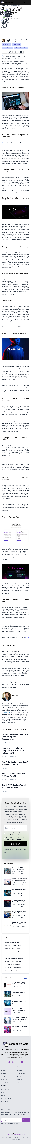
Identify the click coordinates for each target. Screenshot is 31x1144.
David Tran (5, 743)
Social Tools (4, 1092)
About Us (3, 1070)
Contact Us (4, 1073)
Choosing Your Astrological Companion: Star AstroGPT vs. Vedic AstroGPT (13, 750)
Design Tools (4, 1102)
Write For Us (4, 1082)
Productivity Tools (6, 1099)
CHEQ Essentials (20, 1073)
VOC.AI (27, 637)
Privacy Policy (5, 1079)
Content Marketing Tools (8, 1089)
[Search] (24, 2)
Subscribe (25, 1120)
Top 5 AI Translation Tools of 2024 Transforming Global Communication (15, 736)
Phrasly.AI (19, 1070)
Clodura (18, 1076)
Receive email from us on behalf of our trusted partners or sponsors (16, 838)
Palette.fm (19, 1079)
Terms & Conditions (12, 851)
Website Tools (5, 1096)
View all (25, 978)
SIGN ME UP (15, 844)
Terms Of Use (5, 1076)
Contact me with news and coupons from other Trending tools (15, 833)
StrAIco (18, 1082)
